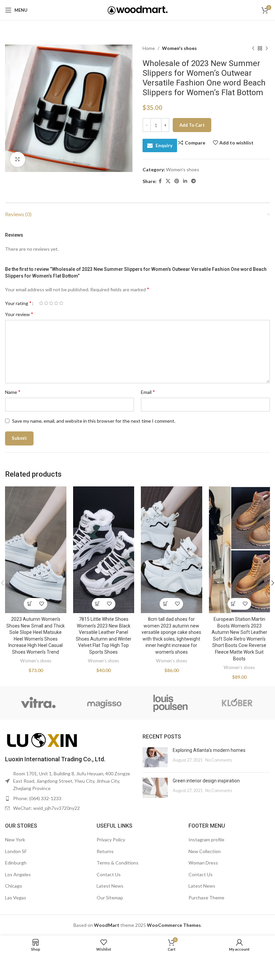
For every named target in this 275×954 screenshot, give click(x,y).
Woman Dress (203, 863)
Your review (19, 314)
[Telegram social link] (193, 181)
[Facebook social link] (160, 181)
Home (149, 48)
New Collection (204, 851)
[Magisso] (104, 703)
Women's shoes (179, 48)
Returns (105, 851)
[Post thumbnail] (155, 757)
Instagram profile (206, 839)
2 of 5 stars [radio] (46, 303)
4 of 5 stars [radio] (56, 303)
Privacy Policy (111, 839)
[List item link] (68, 798)
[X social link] (168, 181)
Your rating (18, 303)
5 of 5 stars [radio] (61, 303)
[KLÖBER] (237, 703)
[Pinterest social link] (176, 181)
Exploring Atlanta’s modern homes (209, 750)
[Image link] (42, 740)
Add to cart (192, 125)
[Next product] (266, 48)
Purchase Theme (206, 897)
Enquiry (164, 145)
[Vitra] (38, 703)
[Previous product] (253, 48)
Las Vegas (15, 897)
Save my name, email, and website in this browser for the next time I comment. (93, 421)
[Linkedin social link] (185, 181)
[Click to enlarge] (17, 159)
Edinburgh (15, 863)
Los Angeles (18, 874)
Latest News (110, 886)
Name (12, 392)
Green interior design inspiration (206, 780)
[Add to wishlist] (41, 604)
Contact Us (109, 874)
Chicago (13, 886)
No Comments (218, 760)
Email (148, 392)
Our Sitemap (110, 897)
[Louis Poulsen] (171, 703)
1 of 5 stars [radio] (41, 303)
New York (15, 839)
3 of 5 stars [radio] (51, 303)
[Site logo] (138, 9)
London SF (16, 851)
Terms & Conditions (118, 863)
